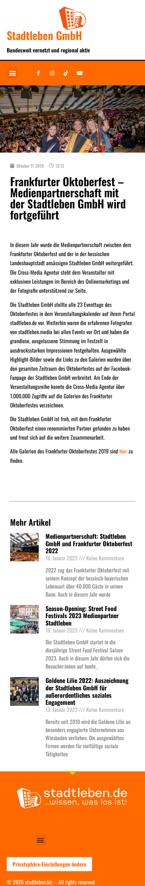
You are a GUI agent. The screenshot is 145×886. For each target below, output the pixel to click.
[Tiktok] (66, 73)
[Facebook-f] (38, 73)
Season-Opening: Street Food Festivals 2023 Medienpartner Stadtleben (82, 615)
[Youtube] (80, 73)
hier (123, 451)
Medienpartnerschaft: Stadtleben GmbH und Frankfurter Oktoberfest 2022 (89, 543)
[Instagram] (52, 73)
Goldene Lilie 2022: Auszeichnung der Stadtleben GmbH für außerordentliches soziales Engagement (87, 691)
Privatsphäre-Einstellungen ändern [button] (49, 864)
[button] (12, 73)
